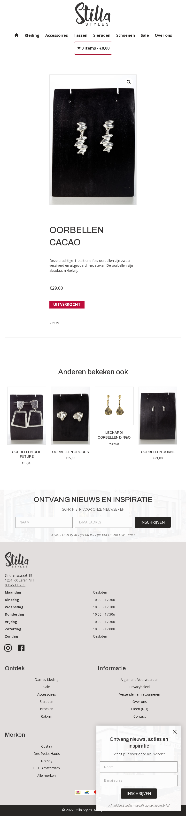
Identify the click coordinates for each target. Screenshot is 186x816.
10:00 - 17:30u (104, 599)
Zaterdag (13, 629)
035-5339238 (15, 585)
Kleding (32, 35)
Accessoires (56, 35)
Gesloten (100, 592)
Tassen (80, 35)
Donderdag (14, 614)
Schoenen (125, 35)
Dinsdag (12, 599)
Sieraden (101, 35)
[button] (128, 82)
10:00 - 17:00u (104, 629)
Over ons (163, 35)
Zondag (11, 636)
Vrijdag (11, 621)
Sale (145, 35)
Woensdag (14, 607)
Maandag (13, 592)
